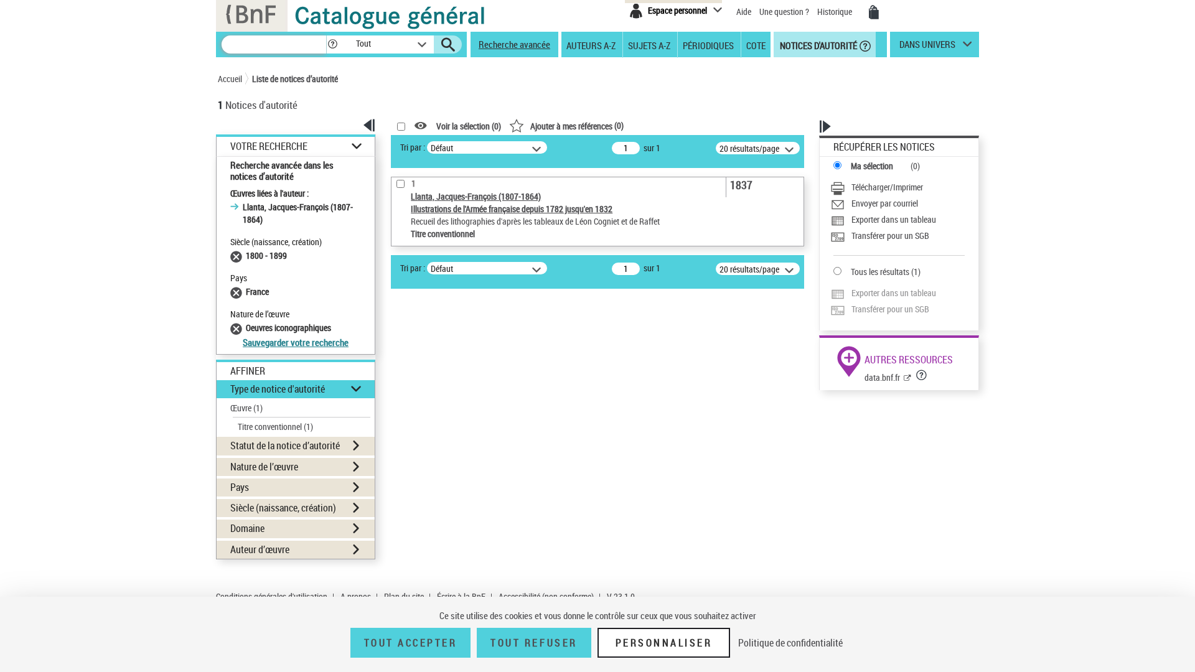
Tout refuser (533, 643)
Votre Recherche (268, 146)
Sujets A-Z (649, 45)
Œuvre (246, 408)
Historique (835, 11)
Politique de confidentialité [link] (790, 643)
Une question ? (785, 11)
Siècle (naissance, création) (283, 508)
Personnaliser (664, 643)
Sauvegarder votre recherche (296, 342)
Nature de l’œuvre (264, 467)
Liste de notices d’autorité (295, 79)
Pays (239, 487)
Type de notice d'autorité (277, 389)
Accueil (230, 79)
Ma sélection (872, 166)
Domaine (247, 528)
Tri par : (412, 147)
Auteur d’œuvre (259, 549)
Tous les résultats (880, 272)
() (577, 125)
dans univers (927, 47)
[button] (332, 44)
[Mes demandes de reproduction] (873, 12)
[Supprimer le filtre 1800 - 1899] (238, 255)
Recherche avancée (514, 44)
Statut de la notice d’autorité (285, 445)
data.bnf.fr (882, 377)
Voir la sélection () (468, 126)
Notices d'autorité (817, 45)
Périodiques (708, 45)
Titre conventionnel (275, 426)
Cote (756, 45)
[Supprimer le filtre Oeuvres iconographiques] (238, 328)
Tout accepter (410, 643)
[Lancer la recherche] (448, 44)
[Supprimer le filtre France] (238, 291)
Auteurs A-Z (591, 45)
